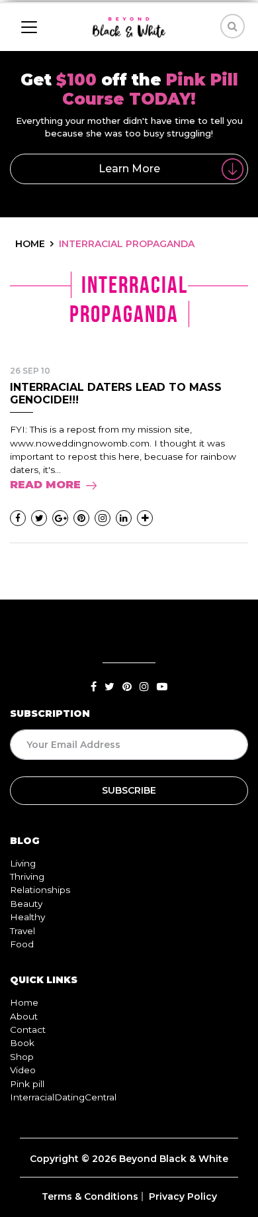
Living (23, 863)
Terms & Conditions (90, 1196)
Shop (22, 1056)
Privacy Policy (183, 1196)
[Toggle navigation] (29, 27)
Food (22, 944)
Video (23, 1070)
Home (24, 1002)
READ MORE (45, 484)
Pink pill (27, 1084)
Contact (28, 1029)
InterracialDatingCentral (63, 1097)
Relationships (40, 889)
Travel (22, 931)
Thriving (27, 876)
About (24, 1016)
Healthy (27, 917)
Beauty (26, 903)
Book (22, 1042)
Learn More (129, 168)
